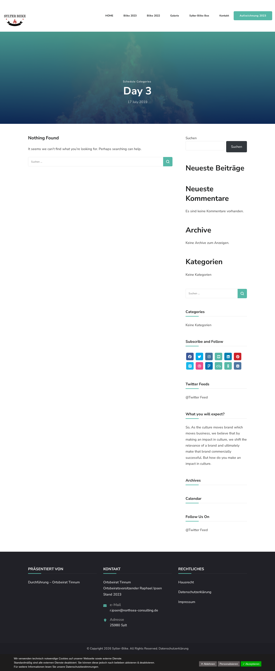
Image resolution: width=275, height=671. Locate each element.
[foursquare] (209, 366)
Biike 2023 (130, 15)
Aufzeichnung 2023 (253, 15)
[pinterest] (237, 356)
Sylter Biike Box (199, 15)
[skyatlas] (218, 366)
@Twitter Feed (197, 397)
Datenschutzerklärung (194, 592)
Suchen (191, 138)
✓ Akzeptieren (251, 663)
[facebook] (190, 356)
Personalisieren (229, 663)
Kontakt (224, 15)
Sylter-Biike (120, 648)
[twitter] (199, 356)
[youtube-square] (218, 356)
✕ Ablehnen (208, 663)
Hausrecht (186, 582)
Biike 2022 (153, 15)
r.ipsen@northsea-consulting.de (134, 610)
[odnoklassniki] (228, 366)
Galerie (174, 15)
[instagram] (209, 356)
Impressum (186, 602)
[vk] (237, 366)
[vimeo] (190, 366)
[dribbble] (199, 366)
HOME (109, 15)
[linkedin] (228, 356)
